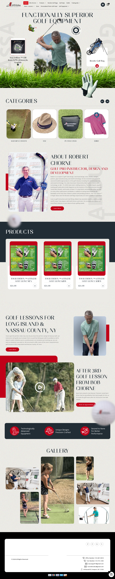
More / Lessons (28, 6)
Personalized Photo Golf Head (49, 6)
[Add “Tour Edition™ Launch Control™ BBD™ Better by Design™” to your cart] (103, 288)
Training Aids (75, 3)
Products (41, 3)
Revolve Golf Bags (53, 3)
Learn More (57, 208)
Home (26, 3)
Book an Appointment (86, 405)
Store (37, 6)
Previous (102, 101)
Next (107, 101)
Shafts (68, 3)
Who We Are (32, 3)
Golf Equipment (63, 6)
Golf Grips (62, 3)
